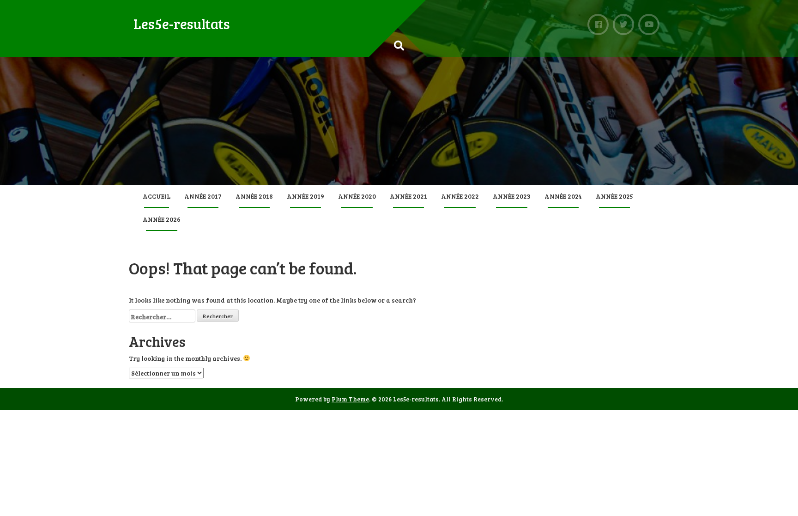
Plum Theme (350, 399)
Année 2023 (512, 196)
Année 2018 (254, 196)
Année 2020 (357, 196)
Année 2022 (460, 196)
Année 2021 (408, 196)
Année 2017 (203, 196)
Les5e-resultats (181, 23)
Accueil (156, 196)
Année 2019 (305, 196)
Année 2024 (563, 196)
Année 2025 (614, 196)
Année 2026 (162, 219)
